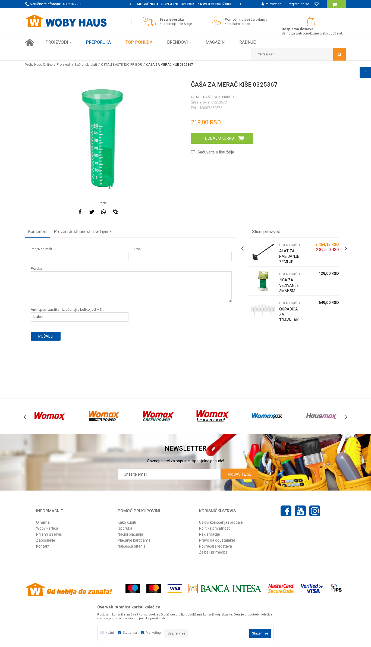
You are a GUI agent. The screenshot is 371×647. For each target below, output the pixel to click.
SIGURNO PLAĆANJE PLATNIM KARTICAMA (206, 4)
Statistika (130, 633)
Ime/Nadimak (41, 249)
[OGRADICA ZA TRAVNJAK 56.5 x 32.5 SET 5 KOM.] (262, 310)
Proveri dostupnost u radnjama (83, 231)
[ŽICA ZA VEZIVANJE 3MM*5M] (262, 281)
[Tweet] (91, 211)
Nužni (109, 633)
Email (138, 249)
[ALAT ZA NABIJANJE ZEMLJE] (262, 252)
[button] (298, 54)
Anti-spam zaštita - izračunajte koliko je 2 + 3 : (67, 309)
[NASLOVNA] (29, 42)
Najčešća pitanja (132, 546)
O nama (43, 522)
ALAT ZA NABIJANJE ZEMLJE (289, 256)
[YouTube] (300, 510)
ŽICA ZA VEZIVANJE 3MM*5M (289, 285)
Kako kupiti (127, 522)
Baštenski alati (86, 65)
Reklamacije (209, 534)
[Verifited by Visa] (312, 588)
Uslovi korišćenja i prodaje (221, 522)
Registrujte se (298, 4)
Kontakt (42, 546)
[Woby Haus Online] (66, 21)
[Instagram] (314, 510)
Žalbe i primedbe (213, 552)
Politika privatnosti (215, 528)
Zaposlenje (45, 540)
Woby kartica (47, 528)
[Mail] (126, 211)
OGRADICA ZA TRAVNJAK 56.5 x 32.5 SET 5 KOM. (289, 320)
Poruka (36, 268)
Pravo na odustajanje (217, 540)
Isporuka (125, 528)
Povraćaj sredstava (215, 546)
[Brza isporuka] (150, 21)
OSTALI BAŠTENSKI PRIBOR (121, 65)
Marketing (153, 633)
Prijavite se (239, 474)
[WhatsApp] (103, 211)
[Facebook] (80, 211)
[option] (206, 4)
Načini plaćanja (130, 534)
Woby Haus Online (39, 65)
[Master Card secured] (281, 588)
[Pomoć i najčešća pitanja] (218, 21)
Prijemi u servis (49, 534)
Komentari (37, 231)
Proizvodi (64, 65)
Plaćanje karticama (134, 540)
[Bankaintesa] (225, 588)
